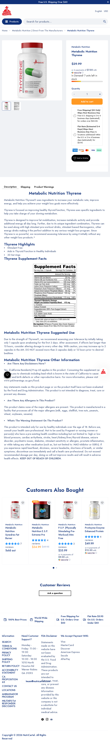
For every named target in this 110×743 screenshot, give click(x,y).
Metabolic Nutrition (81, 46)
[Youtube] (51, 720)
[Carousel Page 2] (56, 567)
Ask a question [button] (55, 593)
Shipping (25, 187)
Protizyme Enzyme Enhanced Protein (94, 529)
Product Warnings (44, 187)
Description (10, 187)
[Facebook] (42, 719)
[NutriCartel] (6, 11)
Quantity (76, 88)
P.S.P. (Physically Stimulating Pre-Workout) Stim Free (67, 533)
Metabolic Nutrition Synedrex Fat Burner (12, 533)
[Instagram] (47, 719)
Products (14, 21)
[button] (87, 71)
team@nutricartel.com (38, 681)
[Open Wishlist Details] (7, 375)
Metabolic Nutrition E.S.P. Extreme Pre (40, 531)
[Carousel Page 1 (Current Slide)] (53, 568)
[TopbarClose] (108, 2)
